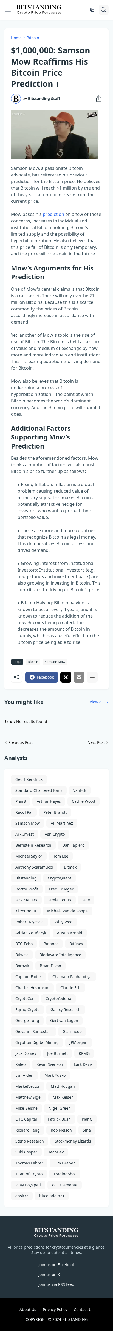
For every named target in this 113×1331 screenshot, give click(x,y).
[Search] (104, 10)
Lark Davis (83, 1064)
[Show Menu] (8, 10)
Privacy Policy (55, 1309)
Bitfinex (76, 943)
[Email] (79, 677)
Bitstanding (26, 878)
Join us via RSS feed (56, 1284)
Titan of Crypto (29, 1173)
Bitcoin (33, 37)
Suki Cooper (26, 1152)
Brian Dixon (50, 965)
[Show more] (92, 677)
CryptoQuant (59, 878)
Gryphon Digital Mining (37, 1042)
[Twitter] (65, 677)
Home (16, 37)
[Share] (97, 99)
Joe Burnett (57, 1053)
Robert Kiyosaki (29, 921)
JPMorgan (78, 1042)
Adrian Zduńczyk (30, 932)
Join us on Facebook (56, 1264)
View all (97, 701)
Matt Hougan (63, 1086)
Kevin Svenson (49, 1064)
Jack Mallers (26, 899)
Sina (87, 1130)
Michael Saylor (28, 856)
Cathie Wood (83, 801)
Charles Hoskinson (32, 987)
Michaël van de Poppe (67, 910)
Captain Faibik (28, 976)
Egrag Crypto (27, 1009)
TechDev (56, 1152)
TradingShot (64, 1173)
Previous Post (20, 742)
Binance (51, 943)
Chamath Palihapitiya (72, 976)
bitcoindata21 (51, 1195)
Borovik (22, 965)
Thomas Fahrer (29, 1163)
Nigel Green (60, 1108)
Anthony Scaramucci (34, 867)
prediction (53, 214)
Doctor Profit (26, 889)
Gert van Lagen (64, 1020)
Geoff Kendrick (29, 779)
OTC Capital (26, 1119)
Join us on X (49, 1274)
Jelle (86, 899)
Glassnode (72, 1031)
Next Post (96, 742)
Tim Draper (64, 1163)
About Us (27, 1309)
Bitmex (70, 867)
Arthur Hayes (49, 801)
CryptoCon (25, 998)
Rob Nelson (61, 1130)
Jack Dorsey (25, 1053)
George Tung (27, 1020)
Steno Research (29, 1141)
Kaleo (20, 1064)
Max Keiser (63, 1097)
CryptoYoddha (58, 998)
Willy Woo (63, 921)
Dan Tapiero (73, 845)
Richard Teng (27, 1130)
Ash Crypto (55, 834)
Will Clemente (64, 1184)
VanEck (79, 790)
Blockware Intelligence (60, 954)
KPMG (84, 1053)
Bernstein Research (33, 845)
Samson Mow (55, 661)
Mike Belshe (26, 1108)
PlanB (20, 801)
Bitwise (22, 954)
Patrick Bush (59, 1119)
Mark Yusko (55, 1075)
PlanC (87, 1119)
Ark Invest (24, 834)
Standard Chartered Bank (38, 790)
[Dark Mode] (92, 10)
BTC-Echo (24, 943)
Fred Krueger (61, 889)
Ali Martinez (62, 823)
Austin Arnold (69, 932)
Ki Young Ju (25, 910)
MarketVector (27, 1086)
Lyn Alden (24, 1075)
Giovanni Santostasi (33, 1031)
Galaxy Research (65, 1009)
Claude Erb (70, 987)
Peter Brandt (55, 812)
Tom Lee (60, 856)
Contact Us (84, 1309)
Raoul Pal (23, 812)
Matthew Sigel (28, 1097)
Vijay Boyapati (28, 1184)
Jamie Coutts (59, 899)
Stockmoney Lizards (73, 1141)
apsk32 (21, 1195)
